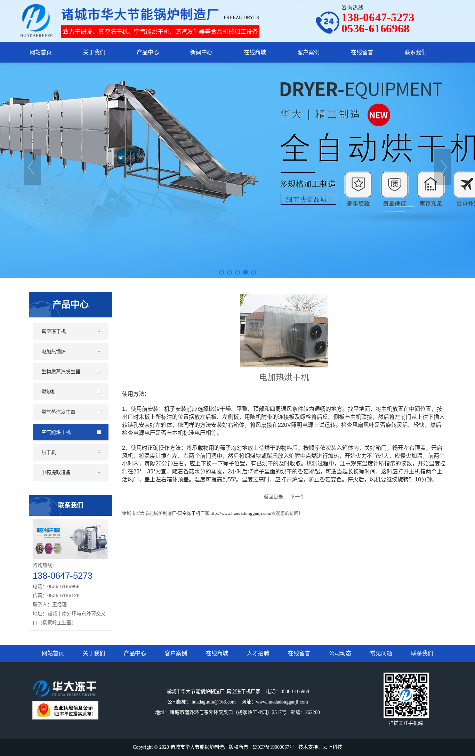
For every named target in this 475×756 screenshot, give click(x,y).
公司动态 (340, 653)
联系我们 (422, 653)
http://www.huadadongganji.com (240, 513)
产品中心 (135, 653)
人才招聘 (258, 653)
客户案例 (176, 653)
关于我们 (94, 653)
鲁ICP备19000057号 (273, 747)
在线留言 (299, 653)
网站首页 (53, 653)
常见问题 (381, 653)
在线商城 (217, 653)
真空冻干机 (189, 513)
